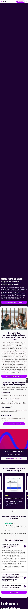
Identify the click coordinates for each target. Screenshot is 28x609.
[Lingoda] (3, 1)
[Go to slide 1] (12, 511)
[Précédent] (2, 491)
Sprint (24, 395)
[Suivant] (26, 491)
